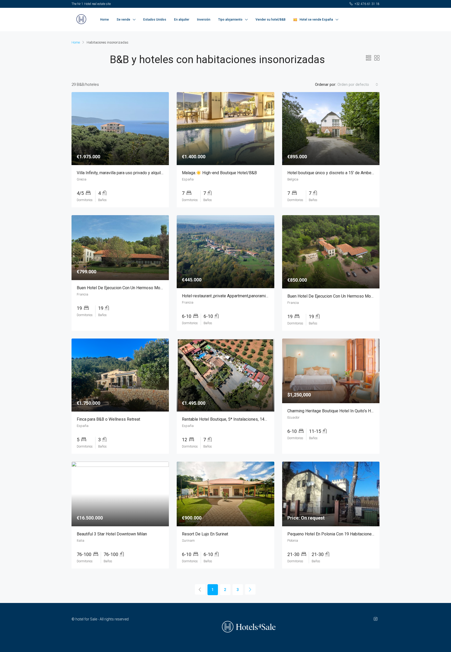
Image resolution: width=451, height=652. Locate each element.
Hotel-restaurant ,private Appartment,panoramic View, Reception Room (246, 295)
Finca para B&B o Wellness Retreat (108, 419)
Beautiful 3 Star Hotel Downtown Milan (112, 534)
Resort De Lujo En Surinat (205, 534)
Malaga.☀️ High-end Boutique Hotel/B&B (219, 172)
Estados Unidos (154, 19)
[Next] (250, 589)
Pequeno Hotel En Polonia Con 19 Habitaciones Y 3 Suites (340, 534)
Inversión (203, 19)
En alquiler (181, 19)
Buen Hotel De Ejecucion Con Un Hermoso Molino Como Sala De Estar (140, 287)
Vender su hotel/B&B (271, 19)
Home (104, 19)
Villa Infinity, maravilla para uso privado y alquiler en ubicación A (134, 172)
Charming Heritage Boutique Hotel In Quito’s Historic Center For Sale (349, 410)
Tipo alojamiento (230, 19)
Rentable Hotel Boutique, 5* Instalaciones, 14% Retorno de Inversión (244, 419)
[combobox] (358, 84)
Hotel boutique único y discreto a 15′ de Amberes (332, 172)
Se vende (123, 19)
